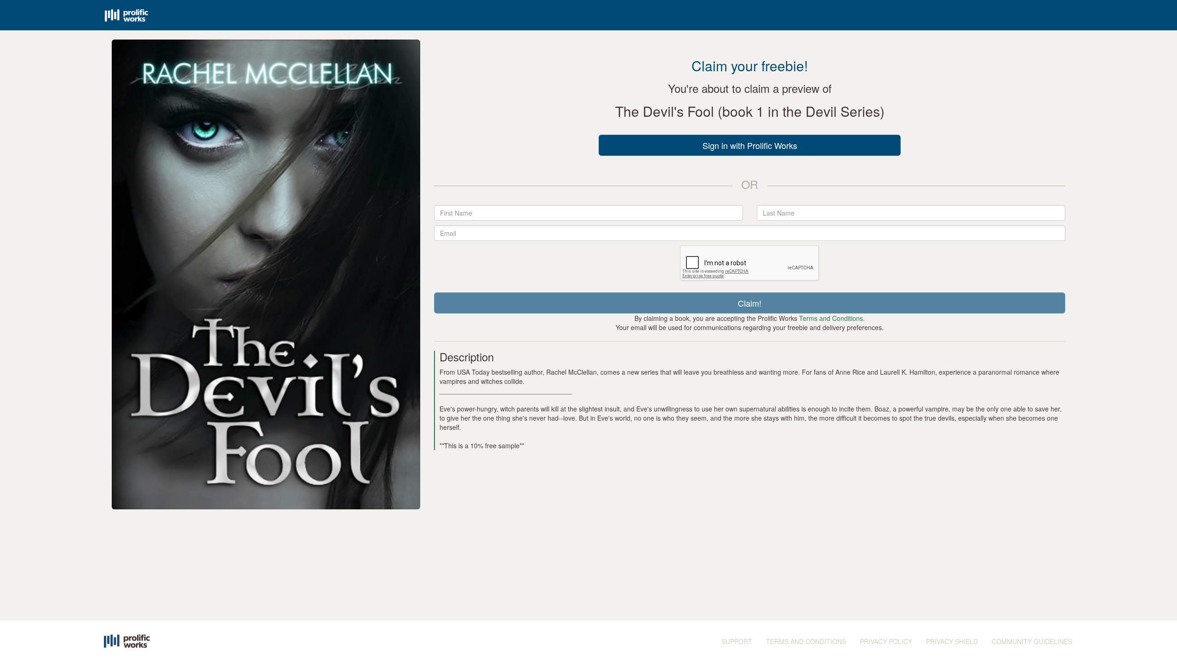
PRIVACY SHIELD (952, 641)
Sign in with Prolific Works (750, 145)
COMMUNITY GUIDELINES (1032, 641)
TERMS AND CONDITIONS (806, 641)
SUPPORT (736, 641)
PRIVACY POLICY (886, 641)
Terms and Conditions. (832, 318)
